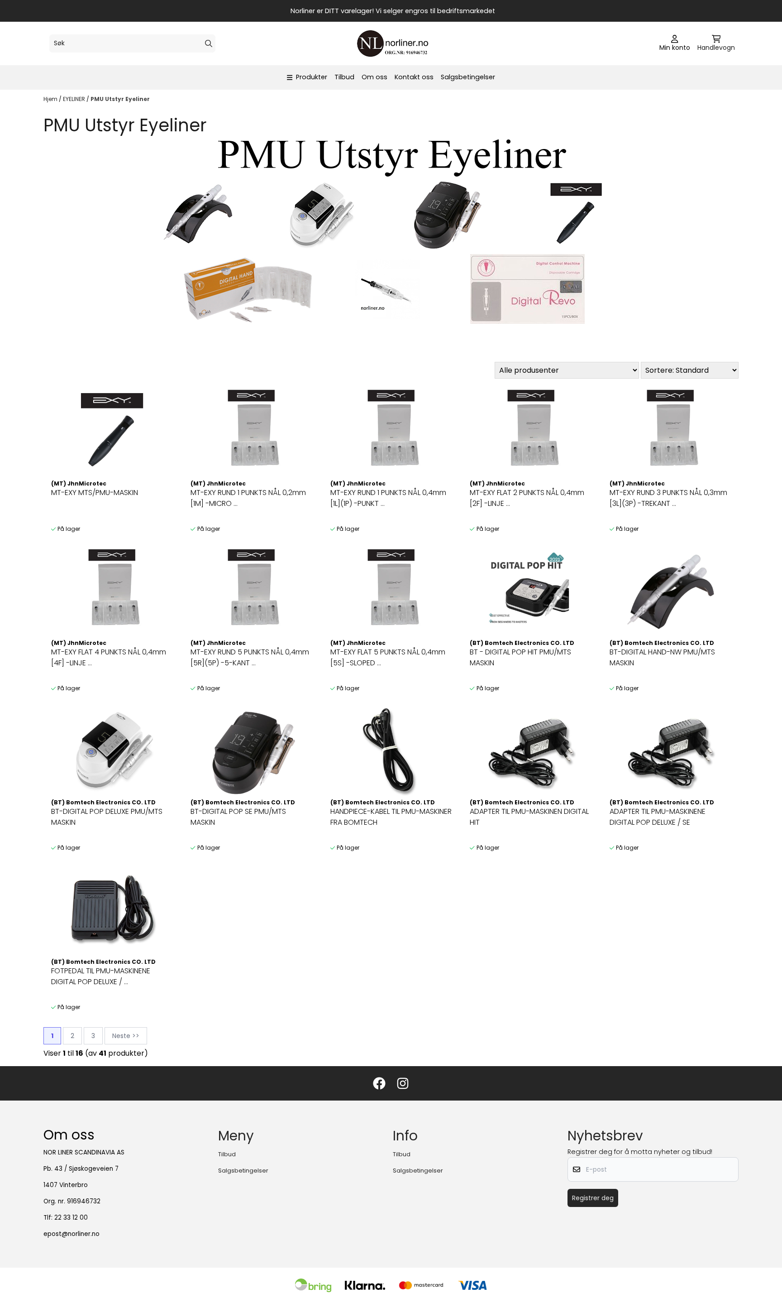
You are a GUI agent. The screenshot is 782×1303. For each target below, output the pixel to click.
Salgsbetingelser (468, 77)
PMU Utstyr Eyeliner (120, 99)
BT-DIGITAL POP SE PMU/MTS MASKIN (238, 816)
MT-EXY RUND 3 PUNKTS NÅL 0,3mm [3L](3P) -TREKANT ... (668, 498)
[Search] (208, 43)
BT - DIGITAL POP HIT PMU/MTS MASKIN (520, 657)
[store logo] (394, 43)
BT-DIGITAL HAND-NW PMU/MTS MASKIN (662, 657)
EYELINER (74, 99)
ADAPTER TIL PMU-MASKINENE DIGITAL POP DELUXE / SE (658, 816)
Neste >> (125, 1035)
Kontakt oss (414, 77)
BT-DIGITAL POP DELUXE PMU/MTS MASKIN (106, 816)
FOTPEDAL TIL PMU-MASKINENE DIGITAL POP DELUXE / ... (100, 976)
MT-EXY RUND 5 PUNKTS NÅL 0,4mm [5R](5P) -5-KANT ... (250, 657)
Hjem (51, 99)
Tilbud (344, 77)
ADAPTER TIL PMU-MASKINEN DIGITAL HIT (529, 816)
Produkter (311, 77)
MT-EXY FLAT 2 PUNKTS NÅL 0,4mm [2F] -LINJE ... (527, 498)
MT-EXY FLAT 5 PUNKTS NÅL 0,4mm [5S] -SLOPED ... (387, 657)
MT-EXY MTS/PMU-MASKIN (94, 492)
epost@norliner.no (71, 1234)
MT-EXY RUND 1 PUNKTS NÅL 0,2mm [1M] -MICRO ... (248, 498)
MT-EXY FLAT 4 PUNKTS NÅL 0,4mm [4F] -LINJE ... (108, 657)
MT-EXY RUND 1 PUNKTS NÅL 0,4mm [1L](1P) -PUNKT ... (388, 498)
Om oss (374, 77)
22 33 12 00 (71, 1217)
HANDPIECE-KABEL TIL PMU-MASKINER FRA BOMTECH (391, 816)
